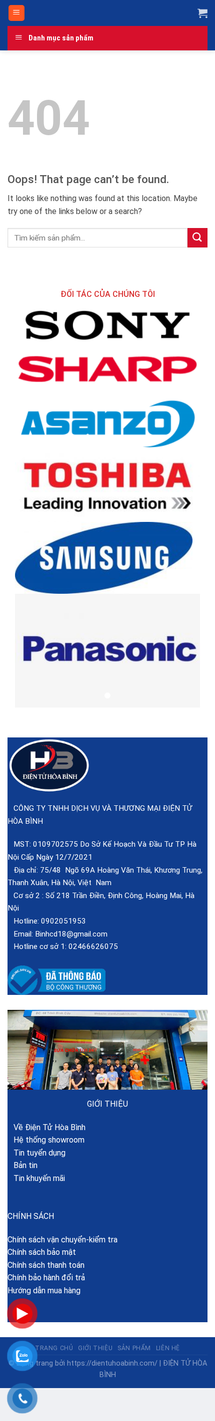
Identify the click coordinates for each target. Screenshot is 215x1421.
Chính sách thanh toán (46, 1265)
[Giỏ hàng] (203, 13)
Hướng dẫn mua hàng (44, 1290)
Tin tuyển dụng (37, 1153)
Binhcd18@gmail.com (71, 934)
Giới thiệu (95, 1348)
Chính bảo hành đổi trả (46, 1277)
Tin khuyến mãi (36, 1178)
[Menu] (16, 13)
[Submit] (198, 237)
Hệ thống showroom (46, 1140)
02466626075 (93, 946)
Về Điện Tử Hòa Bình (47, 1127)
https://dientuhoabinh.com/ (112, 1363)
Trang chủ (54, 1348)
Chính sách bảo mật (42, 1252)
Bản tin (23, 1165)
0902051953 (63, 921)
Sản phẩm (134, 1348)
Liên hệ (168, 1348)
